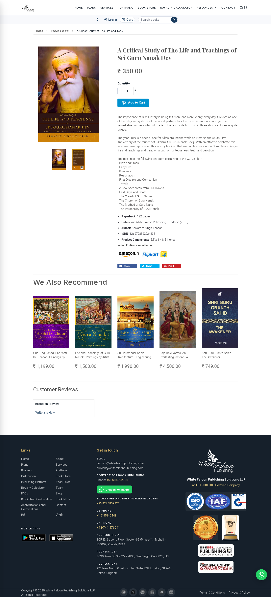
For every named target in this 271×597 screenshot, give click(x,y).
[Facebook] (124, 592)
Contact (228, 7)
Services (106, 7)
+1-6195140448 (107, 515)
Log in (110, 19)
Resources (207, 7)
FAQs (24, 493)
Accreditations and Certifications (33, 507)
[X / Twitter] (133, 592)
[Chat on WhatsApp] (135, 490)
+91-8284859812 (108, 503)
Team (59, 487)
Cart (127, 19)
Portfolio (126, 7)
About (59, 458)
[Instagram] (143, 592)
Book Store (147, 7)
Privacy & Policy (239, 592)
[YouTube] (162, 592)
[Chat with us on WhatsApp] (261, 574)
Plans (91, 7)
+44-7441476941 (108, 527)
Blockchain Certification (36, 499)
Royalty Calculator (176, 7)
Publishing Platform (33, 482)
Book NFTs (63, 499)
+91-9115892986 (117, 480)
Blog (59, 493)
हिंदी (244, 7)
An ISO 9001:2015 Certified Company (216, 485)
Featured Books (60, 30)
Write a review (45, 412)
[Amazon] (171, 592)
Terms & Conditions (212, 592)
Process (26, 470)
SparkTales (63, 482)
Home (79, 7)
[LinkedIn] (152, 592)
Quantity (123, 83)
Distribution (28, 476)
